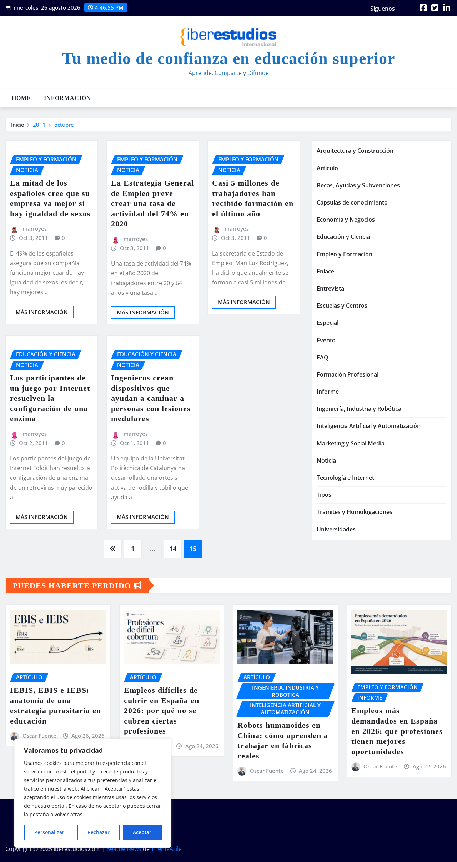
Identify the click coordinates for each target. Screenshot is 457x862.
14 (172, 548)
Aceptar (142, 832)
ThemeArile (166, 849)
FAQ (322, 357)
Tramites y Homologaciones (354, 512)
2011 (39, 124)
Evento (326, 340)
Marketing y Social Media (351, 443)
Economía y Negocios (346, 219)
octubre (64, 124)
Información (67, 98)
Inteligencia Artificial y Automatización (369, 426)
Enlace (325, 271)
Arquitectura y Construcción (355, 151)
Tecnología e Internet (345, 478)
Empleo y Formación (344, 254)
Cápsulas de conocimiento (352, 202)
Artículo (327, 168)
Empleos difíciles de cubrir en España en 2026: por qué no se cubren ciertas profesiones (161, 710)
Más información (42, 312)
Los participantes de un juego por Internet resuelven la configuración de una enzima (50, 398)
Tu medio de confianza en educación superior (228, 58)
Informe (328, 391)
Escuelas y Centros (342, 305)
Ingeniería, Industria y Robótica (359, 409)
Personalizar (49, 832)
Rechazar (98, 832)
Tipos (324, 495)
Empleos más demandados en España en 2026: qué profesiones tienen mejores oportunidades (397, 731)
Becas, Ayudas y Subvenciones (358, 185)
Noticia (326, 460)
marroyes (34, 228)
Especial (327, 323)
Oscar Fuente (39, 735)
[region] (92, 793)
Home (21, 98)
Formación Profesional (347, 374)
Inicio (17, 124)
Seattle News (124, 849)
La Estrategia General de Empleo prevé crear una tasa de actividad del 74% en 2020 (152, 203)
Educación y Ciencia (343, 237)
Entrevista (330, 288)
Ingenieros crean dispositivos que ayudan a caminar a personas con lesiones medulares (151, 398)
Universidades (336, 529)
